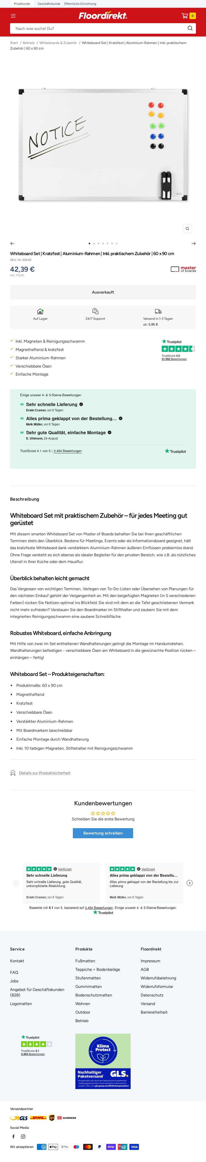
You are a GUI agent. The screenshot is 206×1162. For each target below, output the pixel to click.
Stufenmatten (88, 978)
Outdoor (82, 1012)
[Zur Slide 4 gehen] (103, 243)
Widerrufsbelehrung (158, 978)
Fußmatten (85, 960)
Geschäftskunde (49, 4)
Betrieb (28, 43)
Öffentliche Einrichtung (80, 4)
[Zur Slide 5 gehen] (107, 243)
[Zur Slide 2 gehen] (94, 243)
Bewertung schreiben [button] (103, 833)
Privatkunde (22, 4)
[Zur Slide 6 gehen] (112, 243)
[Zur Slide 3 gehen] (98, 243)
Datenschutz (152, 995)
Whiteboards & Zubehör (58, 43)
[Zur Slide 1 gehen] (89, 243)
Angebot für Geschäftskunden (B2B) (37, 992)
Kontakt (17, 960)
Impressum (150, 960)
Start (14, 43)
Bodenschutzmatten (93, 995)
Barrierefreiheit (154, 1012)
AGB (145, 969)
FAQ (14, 972)
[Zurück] (12, 243)
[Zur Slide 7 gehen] (116, 243)
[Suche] (103, 28)
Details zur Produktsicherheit (45, 773)
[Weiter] (194, 243)
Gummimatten (88, 986)
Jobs (14, 981)
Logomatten (21, 1003)
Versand (148, 1003)
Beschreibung (24, 499)
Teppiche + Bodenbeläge (97, 969)
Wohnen (82, 1003)
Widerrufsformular (157, 986)
